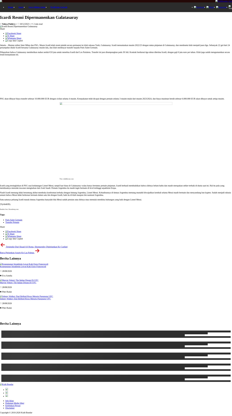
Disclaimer (10, 408)
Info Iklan (9, 401)
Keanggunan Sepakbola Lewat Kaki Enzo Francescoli (23, 266)
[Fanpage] (199, 7)
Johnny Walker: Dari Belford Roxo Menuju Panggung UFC (25, 299)
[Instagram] (221, 7)
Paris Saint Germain (13, 220)
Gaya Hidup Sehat (37, 7)
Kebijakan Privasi (12, 405)
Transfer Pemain (12, 222)
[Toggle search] (230, 7)
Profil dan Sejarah (58, 7)
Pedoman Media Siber (14, 403)
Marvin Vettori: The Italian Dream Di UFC (18, 282)
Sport (20, 7)
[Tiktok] (210, 7)
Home (10, 7)
